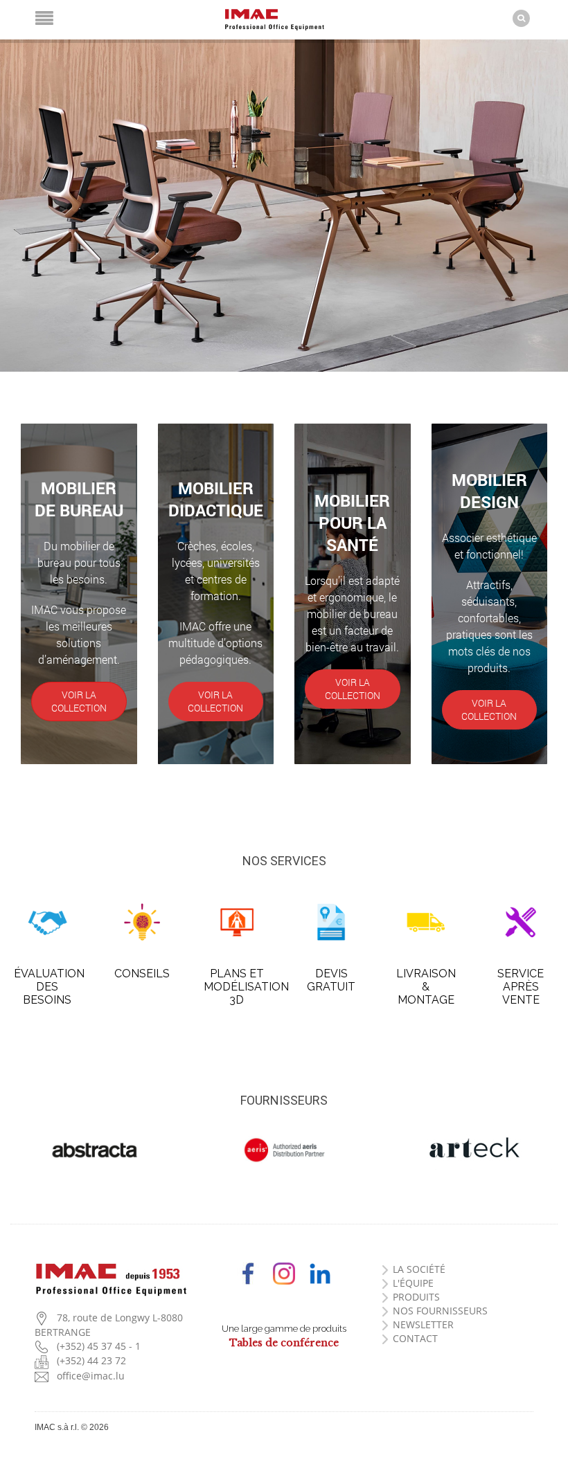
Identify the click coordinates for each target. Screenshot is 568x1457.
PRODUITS (416, 1296)
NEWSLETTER (423, 1324)
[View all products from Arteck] (473, 1149)
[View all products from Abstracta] (94, 1150)
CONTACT (415, 1338)
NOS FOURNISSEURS (440, 1310)
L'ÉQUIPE (413, 1282)
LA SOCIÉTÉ (419, 1269)
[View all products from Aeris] (283, 1150)
